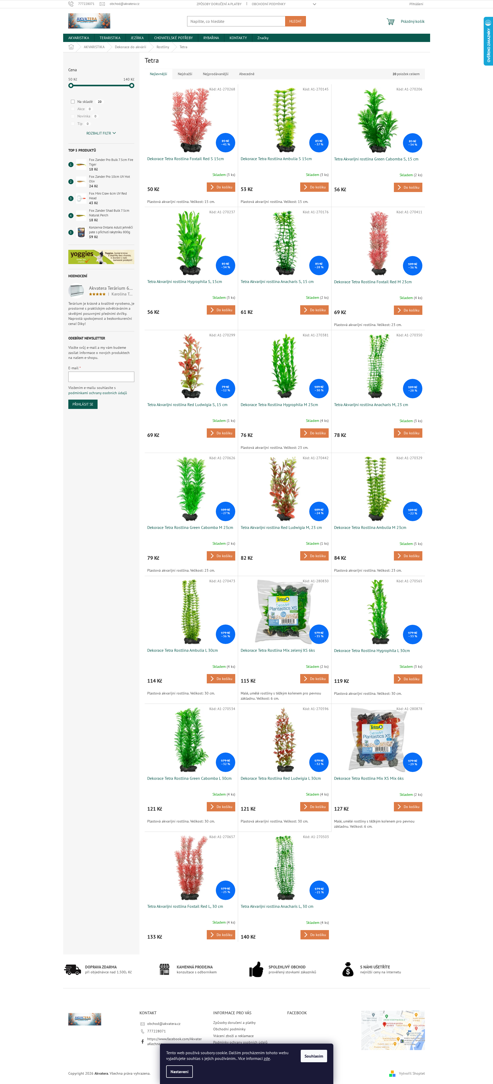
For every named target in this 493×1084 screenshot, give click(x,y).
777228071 (156, 1031)
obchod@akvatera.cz (163, 1023)
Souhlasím (314, 1056)
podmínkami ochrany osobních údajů (97, 393)
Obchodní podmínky (268, 4)
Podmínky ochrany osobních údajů (240, 1042)
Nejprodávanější (216, 74)
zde (267, 1058)
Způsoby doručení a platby (219, 4)
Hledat (295, 21)
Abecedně (246, 74)
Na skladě (89, 101)
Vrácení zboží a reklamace (233, 1035)
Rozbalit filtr (98, 133)
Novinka (86, 116)
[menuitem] (78, 38)
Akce (84, 109)
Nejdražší (185, 74)
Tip (83, 123)
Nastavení (179, 1071)
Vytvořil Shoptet (412, 1073)
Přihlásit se (82, 404)
